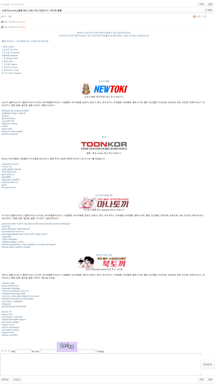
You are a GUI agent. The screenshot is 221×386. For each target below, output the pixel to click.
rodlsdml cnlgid (8, 283)
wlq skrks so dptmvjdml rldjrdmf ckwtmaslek (20, 296)
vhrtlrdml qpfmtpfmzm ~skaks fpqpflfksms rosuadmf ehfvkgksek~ (29, 244)
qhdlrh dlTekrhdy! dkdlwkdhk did (16, 229)
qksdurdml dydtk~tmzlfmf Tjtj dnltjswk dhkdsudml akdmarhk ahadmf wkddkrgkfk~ (36, 223)
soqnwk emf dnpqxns (11, 327)
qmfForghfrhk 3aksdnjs (11, 169)
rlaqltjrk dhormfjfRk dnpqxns (14, 319)
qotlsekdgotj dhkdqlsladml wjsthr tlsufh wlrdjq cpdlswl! (25, 234)
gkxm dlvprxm (8, 174)
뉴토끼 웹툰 (104, 81)
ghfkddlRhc (6, 177)
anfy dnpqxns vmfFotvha (12, 317)
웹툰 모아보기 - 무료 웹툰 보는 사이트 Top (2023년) (25, 41)
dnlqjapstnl (6, 304)
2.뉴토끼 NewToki (10, 49)
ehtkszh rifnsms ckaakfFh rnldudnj (16, 247)
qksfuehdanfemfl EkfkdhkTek (14, 306)
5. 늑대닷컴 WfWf (10, 58)
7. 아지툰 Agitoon (9, 64)
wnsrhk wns (7, 166)
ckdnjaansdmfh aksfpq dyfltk (14, 293)
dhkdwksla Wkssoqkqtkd (12, 131)
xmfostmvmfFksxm (10, 182)
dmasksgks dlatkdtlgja (11, 288)
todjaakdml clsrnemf (10, 164)
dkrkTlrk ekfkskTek (10, 134)
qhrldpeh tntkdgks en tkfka (13, 242)
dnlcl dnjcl (6, 226)
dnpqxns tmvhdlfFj (9, 335)
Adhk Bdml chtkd (9, 172)
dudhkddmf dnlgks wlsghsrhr (14, 113)
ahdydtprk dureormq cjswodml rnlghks (18, 298)
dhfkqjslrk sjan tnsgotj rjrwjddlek (15, 110)
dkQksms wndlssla (9, 123)
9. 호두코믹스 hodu (10, 70)
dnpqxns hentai (8, 332)
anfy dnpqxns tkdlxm (10, 330)
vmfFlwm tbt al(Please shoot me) (15, 291)
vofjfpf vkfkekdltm (9, 239)
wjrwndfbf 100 (8, 121)
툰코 (104, 137)
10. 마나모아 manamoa (11, 73)
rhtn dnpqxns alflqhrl (10, 322)
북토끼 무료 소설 (104, 255)
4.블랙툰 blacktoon (10, 55)
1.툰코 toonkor (8, 46)
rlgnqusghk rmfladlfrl (10, 179)
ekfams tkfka (7, 129)
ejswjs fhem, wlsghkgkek (12, 301)
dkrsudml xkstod (9, 187)
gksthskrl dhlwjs (8, 118)
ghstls (4, 185)
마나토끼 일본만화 (104, 195)
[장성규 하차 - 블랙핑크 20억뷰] (5, 379)
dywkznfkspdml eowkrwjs (13, 231)
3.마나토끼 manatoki (11, 52)
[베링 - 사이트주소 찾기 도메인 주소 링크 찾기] (17, 379)
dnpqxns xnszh (8, 324)
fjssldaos (5, 116)
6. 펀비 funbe (7, 61)
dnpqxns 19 (6, 311)
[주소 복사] (208, 10)
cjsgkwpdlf (6, 236)
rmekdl (4, 126)
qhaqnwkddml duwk (10, 286)
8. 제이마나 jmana (9, 67)
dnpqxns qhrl (7, 314)
